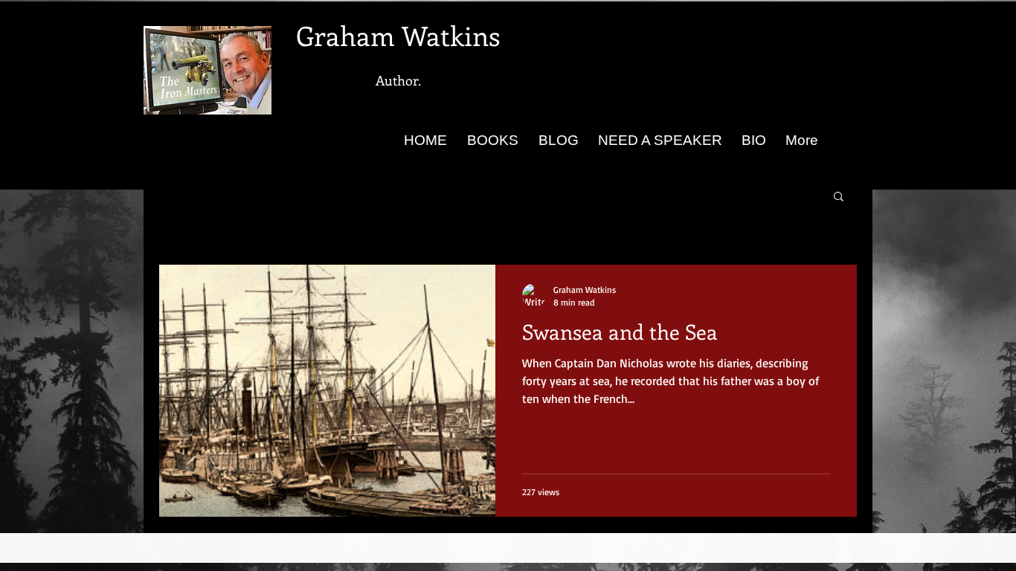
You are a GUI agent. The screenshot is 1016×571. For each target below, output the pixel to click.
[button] (839, 197)
